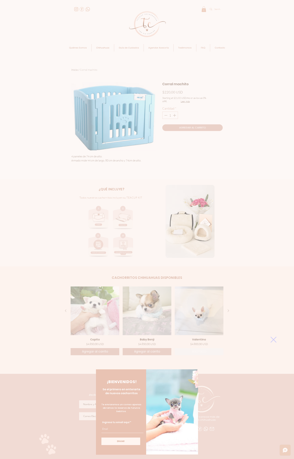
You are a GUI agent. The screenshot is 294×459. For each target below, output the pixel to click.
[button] (273, 340)
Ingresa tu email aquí (115, 422)
